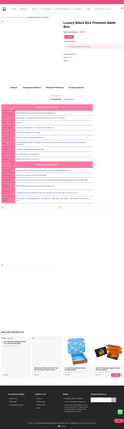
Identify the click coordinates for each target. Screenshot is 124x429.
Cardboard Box (69, 372)
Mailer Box (21, 17)
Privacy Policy (41, 405)
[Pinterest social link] (119, 2)
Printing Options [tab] (76, 87)
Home (3, 17)
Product (9, 17)
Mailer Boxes (13, 398)
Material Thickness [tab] (55, 87)
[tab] (55, 98)
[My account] (118, 9)
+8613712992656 (76, 398)
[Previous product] (118, 17)
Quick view (59, 340)
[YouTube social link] (117, 2)
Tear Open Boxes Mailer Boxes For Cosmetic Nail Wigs (14, 342)
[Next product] (122, 17)
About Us (40, 398)
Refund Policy (41, 401)
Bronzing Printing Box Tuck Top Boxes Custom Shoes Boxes (46, 369)
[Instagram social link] (115, 2)
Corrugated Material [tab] (32, 87)
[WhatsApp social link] (121, 2)
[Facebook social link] (112, 2)
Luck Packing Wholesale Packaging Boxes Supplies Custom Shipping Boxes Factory (58, 423)
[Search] (114, 9)
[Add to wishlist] (59, 344)
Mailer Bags (13, 401)
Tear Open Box (14, 346)
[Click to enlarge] (5, 76)
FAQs (38, 408)
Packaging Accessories (16, 405)
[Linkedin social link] (76, 60)
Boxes (15, 17)
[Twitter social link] (71, 60)
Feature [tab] (13, 87)
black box (70, 57)
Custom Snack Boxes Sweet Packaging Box (75, 369)
